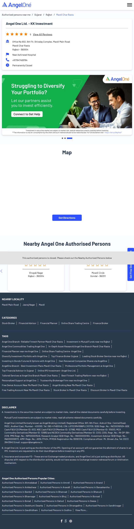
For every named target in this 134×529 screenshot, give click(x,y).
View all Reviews (42, 34)
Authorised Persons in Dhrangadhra (64, 505)
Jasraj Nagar (29, 304)
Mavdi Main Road (10, 304)
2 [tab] (65, 138)
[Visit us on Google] (67, 521)
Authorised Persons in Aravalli (55, 487)
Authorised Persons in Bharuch (86, 491)
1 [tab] (62, 138)
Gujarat (38, 14)
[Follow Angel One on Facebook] (62, 521)
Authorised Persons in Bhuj (52, 496)
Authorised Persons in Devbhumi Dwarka (22, 505)
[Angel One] (16, 5)
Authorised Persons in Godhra (56, 510)
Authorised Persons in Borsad (85, 496)
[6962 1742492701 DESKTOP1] (130, 264)
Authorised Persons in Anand (88, 482)
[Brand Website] (71, 521)
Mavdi (42, 304)
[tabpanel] (67, 105)
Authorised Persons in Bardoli (17, 491)
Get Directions (67, 217)
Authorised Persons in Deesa (81, 501)
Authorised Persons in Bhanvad (51, 491)
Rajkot (49, 14)
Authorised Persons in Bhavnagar (18, 496)
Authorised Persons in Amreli (55, 482)
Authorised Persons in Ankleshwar (19, 487)
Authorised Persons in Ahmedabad (19, 482)
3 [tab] (69, 138)
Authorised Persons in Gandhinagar (103, 505)
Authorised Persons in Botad (16, 501)
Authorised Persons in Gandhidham (20, 510)
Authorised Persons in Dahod (49, 501)
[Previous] (2, 271)
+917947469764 (19, 60)
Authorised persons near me (16, 14)
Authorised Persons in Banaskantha (91, 487)
